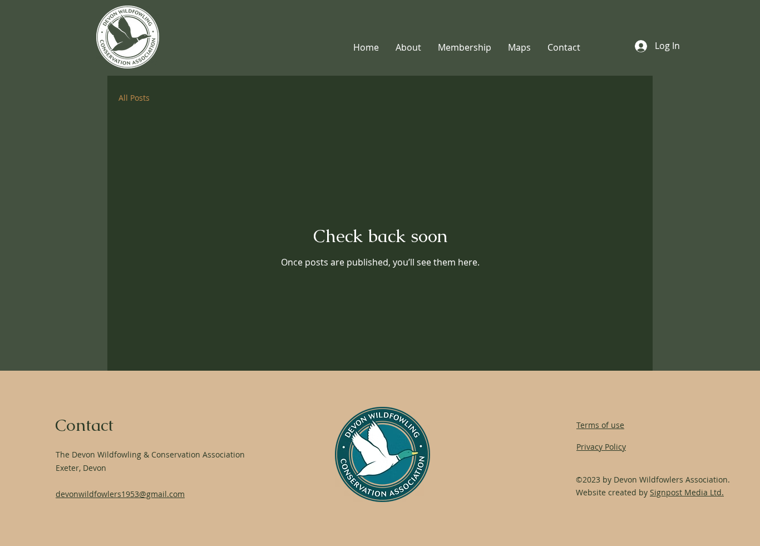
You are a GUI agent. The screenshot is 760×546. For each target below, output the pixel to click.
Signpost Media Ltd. (687, 492)
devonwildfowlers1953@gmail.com (120, 494)
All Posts (134, 97)
